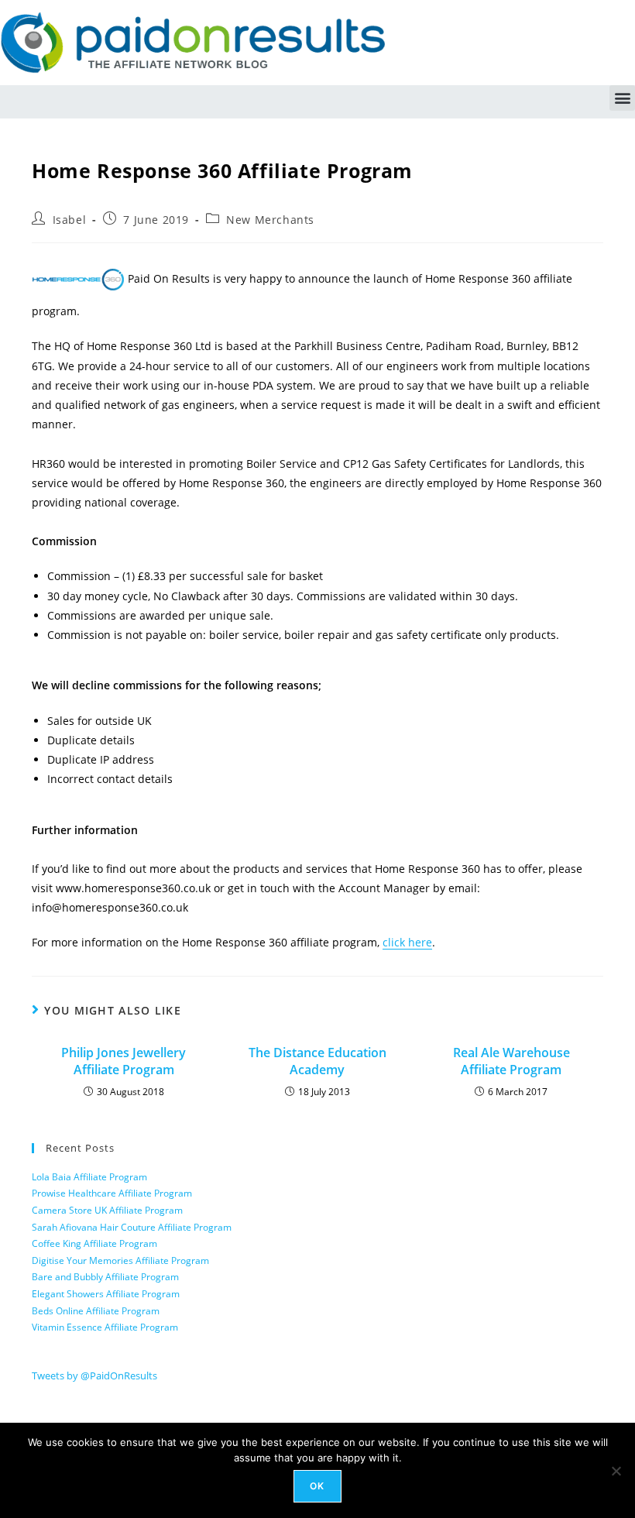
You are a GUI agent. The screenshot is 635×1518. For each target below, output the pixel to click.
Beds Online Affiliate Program (96, 1310)
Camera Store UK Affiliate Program (107, 1210)
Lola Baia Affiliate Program (89, 1176)
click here (407, 942)
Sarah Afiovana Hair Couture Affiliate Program (132, 1227)
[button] (622, 98)
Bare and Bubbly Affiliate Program (105, 1276)
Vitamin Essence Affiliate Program (105, 1327)
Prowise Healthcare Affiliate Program (112, 1193)
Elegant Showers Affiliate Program (106, 1293)
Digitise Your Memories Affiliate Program (120, 1260)
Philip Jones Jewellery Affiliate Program (123, 1061)
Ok (317, 1486)
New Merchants (270, 219)
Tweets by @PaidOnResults (94, 1375)
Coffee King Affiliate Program (94, 1243)
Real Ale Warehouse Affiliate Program (511, 1061)
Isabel (70, 219)
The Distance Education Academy (317, 1061)
